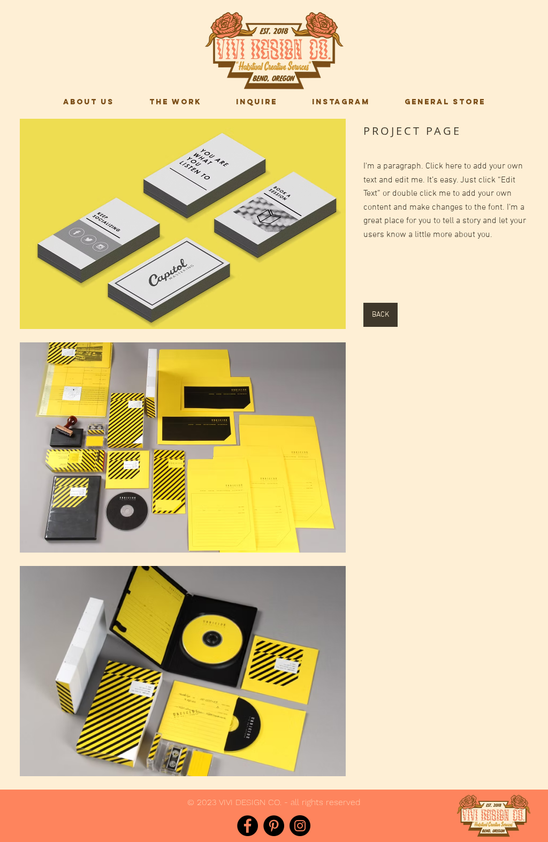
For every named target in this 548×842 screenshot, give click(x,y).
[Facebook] (247, 825)
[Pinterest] (273, 825)
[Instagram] (300, 825)
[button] (183, 224)
